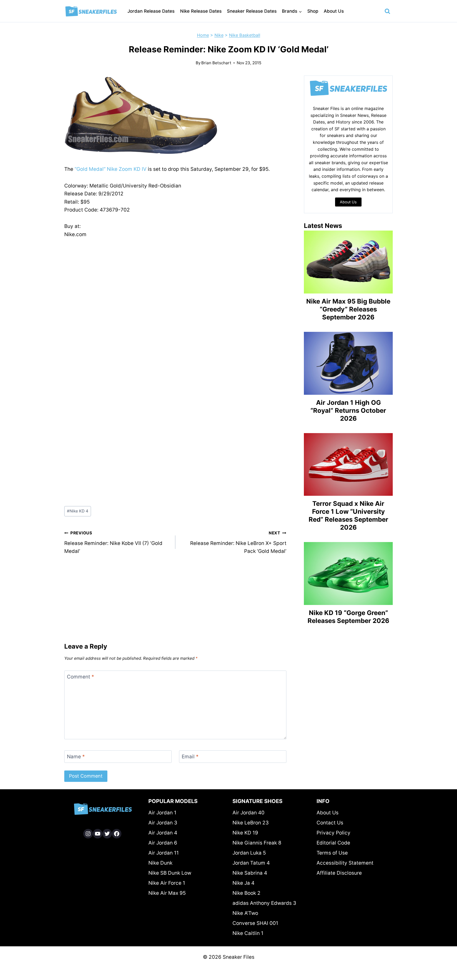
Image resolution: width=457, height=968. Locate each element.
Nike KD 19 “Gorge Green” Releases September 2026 (348, 617)
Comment (80, 677)
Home (203, 35)
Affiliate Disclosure (339, 873)
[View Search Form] (387, 11)
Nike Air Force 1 (166, 883)
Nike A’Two (245, 913)
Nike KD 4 (77, 510)
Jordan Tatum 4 (251, 863)
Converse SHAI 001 (255, 923)
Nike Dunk (160, 863)
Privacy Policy (333, 833)
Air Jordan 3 (162, 823)
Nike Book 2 (246, 893)
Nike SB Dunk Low (169, 873)
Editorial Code (333, 843)
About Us (334, 11)
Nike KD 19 (245, 833)
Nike (218, 35)
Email (190, 757)
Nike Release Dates (201, 11)
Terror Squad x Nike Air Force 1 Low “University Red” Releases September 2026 (348, 515)
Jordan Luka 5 (249, 853)
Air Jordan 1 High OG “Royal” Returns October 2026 (348, 410)
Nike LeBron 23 (250, 823)
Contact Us (330, 823)
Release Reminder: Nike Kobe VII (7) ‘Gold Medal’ (113, 542)
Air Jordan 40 (248, 813)
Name (76, 757)
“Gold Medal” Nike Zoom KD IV (111, 169)
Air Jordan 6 (162, 843)
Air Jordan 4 (162, 833)
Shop (312, 11)
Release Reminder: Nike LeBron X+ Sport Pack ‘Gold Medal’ (238, 542)
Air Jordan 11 (163, 853)
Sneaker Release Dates (252, 11)
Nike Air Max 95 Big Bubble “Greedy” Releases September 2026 (348, 309)
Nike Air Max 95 (167, 893)
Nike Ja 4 (243, 883)
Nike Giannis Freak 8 (256, 843)
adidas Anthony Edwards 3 (264, 903)
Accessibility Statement (345, 863)
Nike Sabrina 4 (249, 873)
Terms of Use (332, 853)
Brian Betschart (216, 62)
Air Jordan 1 (162, 813)
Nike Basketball (244, 35)
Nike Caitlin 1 (247, 933)
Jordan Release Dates (151, 11)
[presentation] (348, 262)
